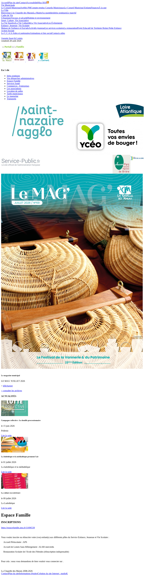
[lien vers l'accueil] (7, 61)
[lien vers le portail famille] (72, 47)
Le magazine (12, 96)
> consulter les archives (11, 390)
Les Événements (55, 23)
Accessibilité (32, 2)
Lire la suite (6, 435)
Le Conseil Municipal (11, 8)
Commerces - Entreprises (18, 86)
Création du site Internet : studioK (53, 573)
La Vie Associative (39, 23)
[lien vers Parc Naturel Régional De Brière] (121, 164)
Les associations (14, 88)
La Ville (4, 10)
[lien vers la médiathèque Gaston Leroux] (19, 61)
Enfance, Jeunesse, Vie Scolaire (15, 25)
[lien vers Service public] (20, 163)
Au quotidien (48, 13)
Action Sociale (7, 30)
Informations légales (28, 573)
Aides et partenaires (21, 33)
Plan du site (13, 2)
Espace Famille (13, 81)
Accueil (4, 2)
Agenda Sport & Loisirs (12, 38)
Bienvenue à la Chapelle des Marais (17, 13)
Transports (11, 99)
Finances (95, 8)
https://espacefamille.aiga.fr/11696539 (18, 527)
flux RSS (42, 2)
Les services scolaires (54, 28)
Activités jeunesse (37, 28)
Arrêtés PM (26, 8)
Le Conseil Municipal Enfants (77, 8)
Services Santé (13, 83)
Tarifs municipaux (15, 93)
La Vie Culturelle (23, 23)
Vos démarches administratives (20, 78)
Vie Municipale (8, 5)
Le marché (71, 13)
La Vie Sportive (8, 23)
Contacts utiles (58, 33)
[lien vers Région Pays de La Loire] (137, 158)
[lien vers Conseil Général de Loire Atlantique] (130, 110)
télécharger (8, 386)
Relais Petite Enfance (112, 28)
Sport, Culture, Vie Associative (15, 20)
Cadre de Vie (7, 15)
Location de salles (15, 91)
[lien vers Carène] (36, 121)
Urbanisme (6, 18)
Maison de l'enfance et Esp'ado (15, 28)
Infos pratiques (60, 13)
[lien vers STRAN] (107, 136)
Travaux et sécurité (19, 18)
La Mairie (37, 13)
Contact (22, 2)
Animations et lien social (41, 33)
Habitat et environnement (39, 18)
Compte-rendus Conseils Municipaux (47, 8)
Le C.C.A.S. (6, 33)
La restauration (70, 28)
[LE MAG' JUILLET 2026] (72, 370)
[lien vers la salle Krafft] (32, 61)
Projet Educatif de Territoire (90, 28)
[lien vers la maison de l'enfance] (44, 61)
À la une (102, 8)
